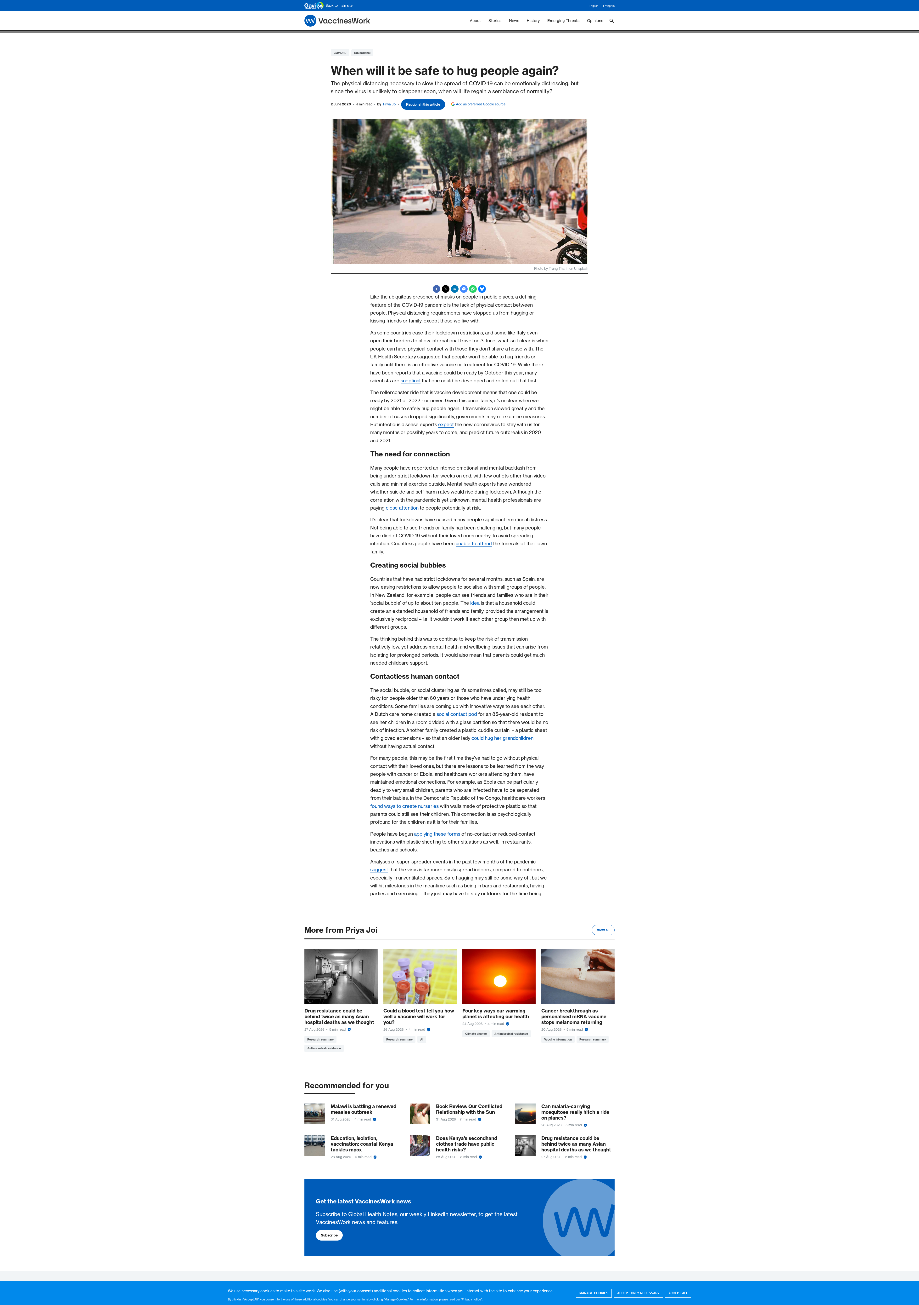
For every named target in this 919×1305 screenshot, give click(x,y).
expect (446, 424)
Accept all (678, 1293)
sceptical (410, 381)
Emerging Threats (563, 20)
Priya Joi (389, 104)
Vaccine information (558, 1039)
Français (609, 6)
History (533, 20)
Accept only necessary (638, 1293)
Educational (362, 53)
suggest (379, 870)
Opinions (595, 20)
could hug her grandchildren (502, 738)
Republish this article (423, 104)
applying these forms (437, 834)
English (594, 6)
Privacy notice (471, 1299)
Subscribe (329, 1235)
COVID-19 (340, 53)
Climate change (476, 1033)
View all (603, 930)
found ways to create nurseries (404, 806)
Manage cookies (593, 1293)
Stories (494, 20)
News (514, 20)
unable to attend (474, 543)
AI (421, 1039)
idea (475, 603)
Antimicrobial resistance (324, 1048)
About (475, 20)
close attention (402, 508)
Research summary (320, 1039)
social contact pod (457, 714)
